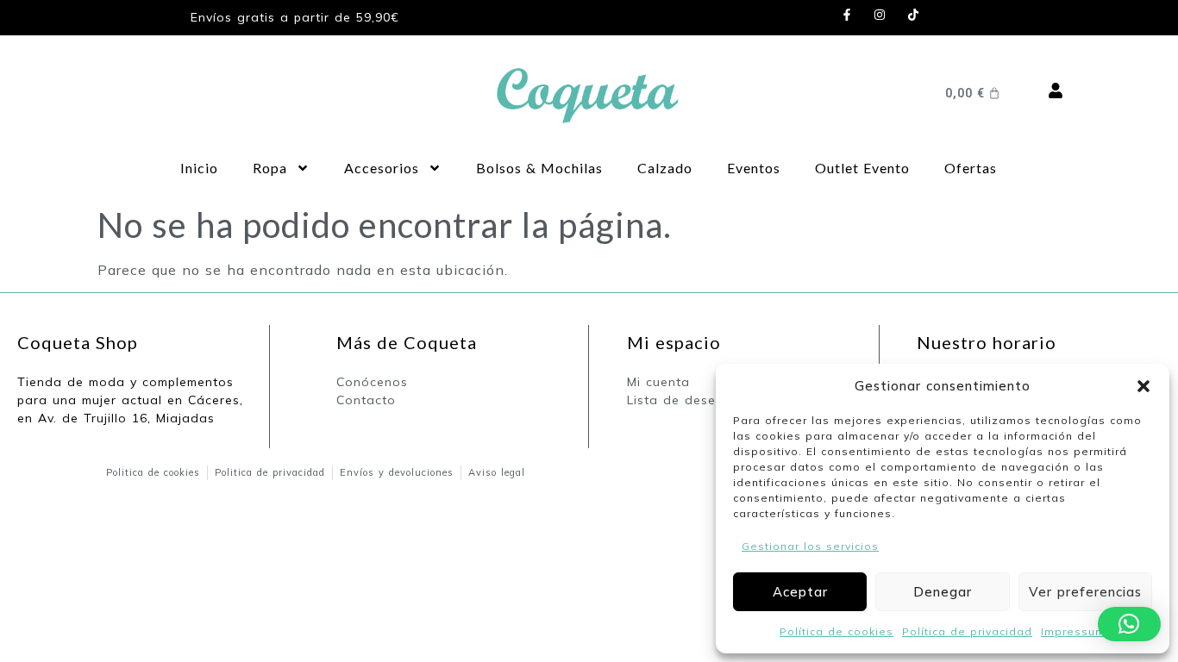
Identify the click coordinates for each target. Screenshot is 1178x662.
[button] (1143, 386)
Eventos (753, 167)
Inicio (199, 167)
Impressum (1073, 631)
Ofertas (970, 167)
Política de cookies (836, 631)
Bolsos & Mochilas (539, 167)
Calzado (664, 167)
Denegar (942, 592)
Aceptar (800, 592)
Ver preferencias (1085, 592)
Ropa (270, 167)
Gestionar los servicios (810, 546)
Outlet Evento (862, 167)
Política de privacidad (967, 631)
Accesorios (381, 167)
